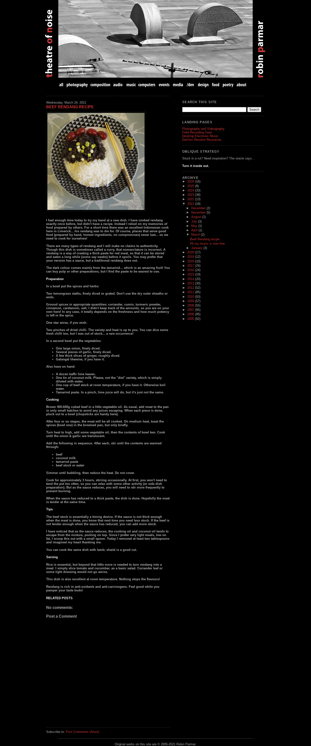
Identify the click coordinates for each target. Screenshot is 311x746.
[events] (164, 84)
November (199, 212)
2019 (191, 256)
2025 (191, 186)
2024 (191, 190)
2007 (191, 310)
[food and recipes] (215, 84)
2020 (191, 252)
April (195, 230)
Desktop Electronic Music (200, 136)
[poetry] (228, 84)
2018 (191, 261)
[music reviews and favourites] (131, 84)
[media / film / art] (178, 84)
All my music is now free (207, 243)
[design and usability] (203, 84)
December (199, 208)
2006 (191, 314)
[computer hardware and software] (147, 84)
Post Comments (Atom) (82, 732)
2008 (191, 305)
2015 (191, 274)
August (196, 217)
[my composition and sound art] (100, 84)
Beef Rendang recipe (70, 107)
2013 (191, 283)
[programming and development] (190, 84)
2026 (191, 181)
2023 (191, 195)
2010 (191, 296)
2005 (191, 319)
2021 (191, 204)
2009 (191, 301)
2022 (191, 199)
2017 (191, 265)
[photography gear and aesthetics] (77, 84)
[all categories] (61, 84)
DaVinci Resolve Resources (202, 139)
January (197, 248)
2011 (191, 292)
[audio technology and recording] (118, 84)
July (194, 221)
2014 (191, 279)
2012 (191, 288)
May (194, 226)
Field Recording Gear (197, 132)
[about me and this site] (241, 84)
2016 (191, 270)
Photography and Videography (203, 129)
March (196, 234)
